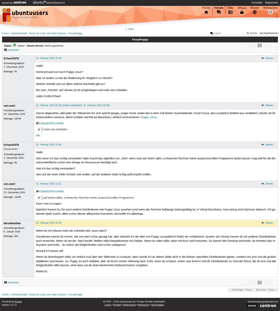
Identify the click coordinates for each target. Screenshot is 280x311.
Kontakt (117, 305)
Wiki (230, 8)
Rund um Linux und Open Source (47, 33)
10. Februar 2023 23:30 (49, 58)
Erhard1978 (11, 58)
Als (38, 135)
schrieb (58, 123)
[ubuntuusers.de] (26, 16)
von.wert (9, 106)
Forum (218, 8)
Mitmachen (270, 8)
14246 (17, 118)
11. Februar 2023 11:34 (48, 144)
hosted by (8, 2)
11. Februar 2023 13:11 (48, 183)
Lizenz (107, 305)
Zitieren (269, 58)
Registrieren (271, 2)
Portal (206, 8)
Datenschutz (129, 305)
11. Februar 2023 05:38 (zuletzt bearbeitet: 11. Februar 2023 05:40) (73, 105)
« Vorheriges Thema (241, 289)
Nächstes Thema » (266, 289)
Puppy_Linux (149, 117)
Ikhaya (242, 8)
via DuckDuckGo (268, 33)
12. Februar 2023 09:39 (49, 222)
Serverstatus (157, 305)
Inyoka (18, 301)
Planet (254, 8)
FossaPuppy (75, 33)
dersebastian (12, 223)
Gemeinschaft (19, 33)
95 (15, 71)
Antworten (13, 50)
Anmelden (256, 2)
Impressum (143, 305)
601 (16, 236)
